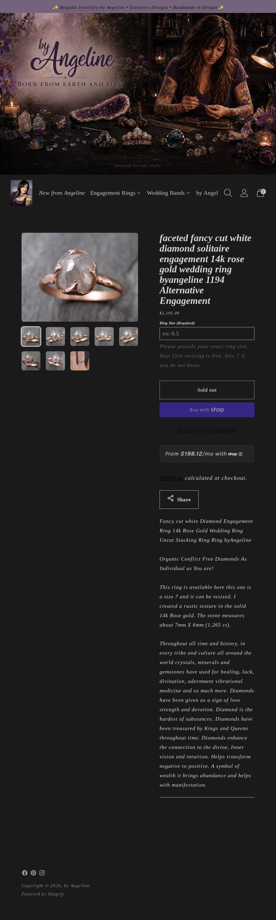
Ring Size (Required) (177, 323)
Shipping (171, 477)
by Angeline (210, 192)
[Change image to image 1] (31, 336)
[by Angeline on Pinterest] (33, 874)
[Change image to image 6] (31, 360)
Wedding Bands (166, 192)
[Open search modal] (228, 192)
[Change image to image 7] (55, 360)
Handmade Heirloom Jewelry (138, 166)
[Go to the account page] (244, 192)
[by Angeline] (21, 193)
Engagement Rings (113, 192)
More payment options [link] (207, 429)
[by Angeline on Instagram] (42, 874)
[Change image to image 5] (128, 336)
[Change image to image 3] (79, 336)
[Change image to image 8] (79, 360)
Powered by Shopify (43, 894)
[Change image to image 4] (104, 336)
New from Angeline (62, 192)
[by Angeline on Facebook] (25, 874)
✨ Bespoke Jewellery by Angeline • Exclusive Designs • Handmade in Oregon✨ (138, 7)
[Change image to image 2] (55, 336)
